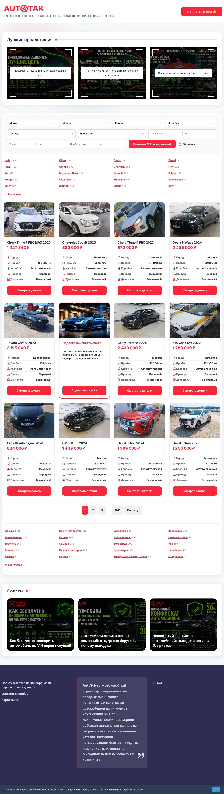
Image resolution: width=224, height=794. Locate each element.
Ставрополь (175, 556)
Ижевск (9, 556)
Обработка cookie (15, 694)
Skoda (117, 185)
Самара (64, 543)
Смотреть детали (29, 290)
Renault (118, 172)
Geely (117, 160)
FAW (171, 166)
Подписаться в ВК (84, 390)
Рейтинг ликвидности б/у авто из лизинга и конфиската (112, 73)
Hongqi (9, 179)
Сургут (63, 556)
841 (117, 510)
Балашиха (120, 530)
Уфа (170, 543)
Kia (6, 172)
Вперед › (133, 510)
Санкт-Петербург (70, 530)
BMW (8, 185)
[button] (201, 11)
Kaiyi (171, 185)
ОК (216, 789)
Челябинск (175, 550)
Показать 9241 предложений (152, 144)
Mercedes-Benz (68, 172)
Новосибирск (122, 537)
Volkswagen (175, 179)
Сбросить (188, 143)
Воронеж (10, 543)
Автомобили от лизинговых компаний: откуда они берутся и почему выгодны (109, 641)
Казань (63, 537)
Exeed (172, 160)
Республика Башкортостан (130, 556)
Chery (62, 160)
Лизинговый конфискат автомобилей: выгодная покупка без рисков (181, 641)
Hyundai (64, 185)
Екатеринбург (13, 537)
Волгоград (120, 543)
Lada (7, 160)
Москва (9, 530)
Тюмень (9, 550)
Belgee (172, 172)
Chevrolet (65, 179)
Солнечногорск (178, 537)
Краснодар (175, 530)
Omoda (63, 166)
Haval (8, 166)
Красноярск (121, 550)
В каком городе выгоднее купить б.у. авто (183, 73)
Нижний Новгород (70, 550)
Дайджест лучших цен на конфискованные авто (40, 73)
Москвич (119, 179)
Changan (119, 166)
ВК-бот (157, 683)
